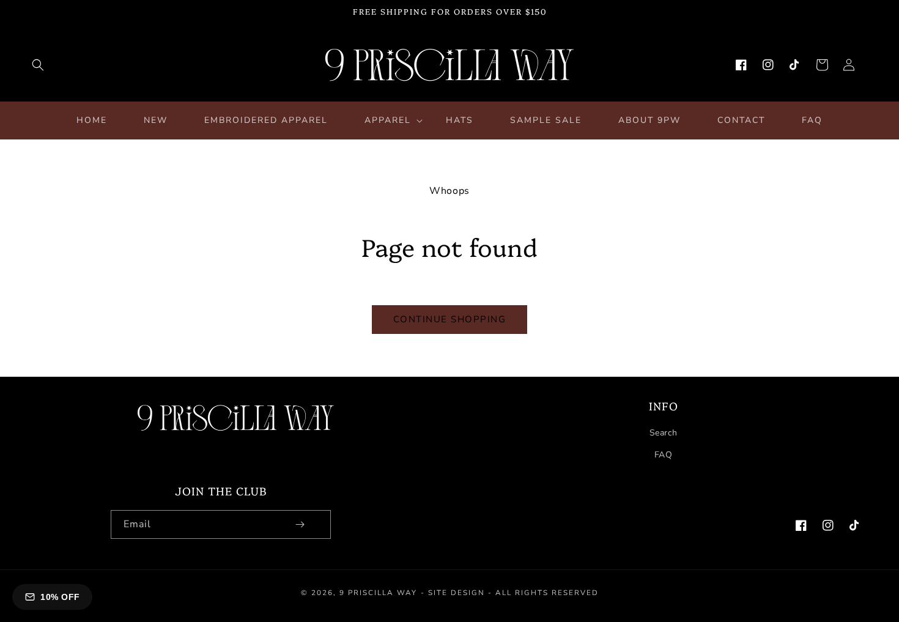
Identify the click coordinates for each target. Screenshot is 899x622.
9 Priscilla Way (378, 593)
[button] (37, 64)
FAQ (663, 455)
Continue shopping (449, 319)
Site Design (456, 593)
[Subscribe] (299, 524)
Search (663, 433)
